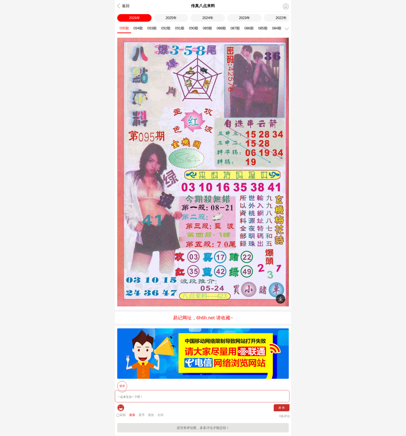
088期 (221, 28)
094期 (138, 28)
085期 (262, 28)
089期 (207, 28)
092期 (165, 28)
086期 (249, 28)
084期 (276, 28)
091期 (179, 28)
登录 (122, 386)
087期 (235, 28)
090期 (193, 28)
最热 (151, 415)
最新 (132, 415)
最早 (142, 415)
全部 (160, 415)
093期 (151, 28)
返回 (125, 6)
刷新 (123, 415)
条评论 (284, 416)
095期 (124, 28)
